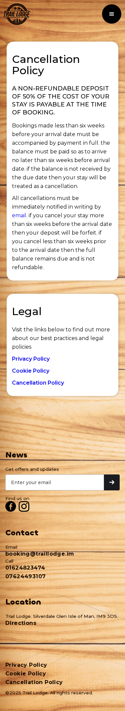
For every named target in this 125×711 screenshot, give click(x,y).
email (19, 215)
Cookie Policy (25, 673)
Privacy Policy (26, 665)
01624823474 (25, 568)
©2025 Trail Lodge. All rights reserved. (49, 692)
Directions (20, 623)
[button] (111, 14)
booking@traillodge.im (39, 554)
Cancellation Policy (34, 682)
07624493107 (25, 576)
